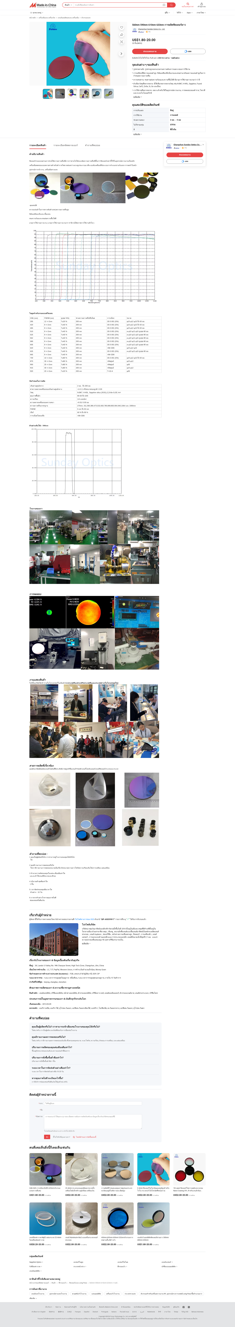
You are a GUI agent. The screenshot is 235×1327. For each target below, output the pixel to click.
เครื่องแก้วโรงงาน (113, 1294)
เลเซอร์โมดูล (78, 1262)
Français (78, 1312)
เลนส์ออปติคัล (34, 1271)
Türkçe (176, 1312)
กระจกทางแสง (130, 1294)
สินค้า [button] (67, 5)
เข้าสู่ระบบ (202, 6)
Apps (189, 12)
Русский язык (124, 1312)
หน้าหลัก (32, 17)
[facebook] (184, 1307)
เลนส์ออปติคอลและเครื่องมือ (68, 17)
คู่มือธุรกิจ (176, 1307)
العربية (142, 1312)
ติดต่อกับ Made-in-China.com (108, 1307)
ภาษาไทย (167, 1312)
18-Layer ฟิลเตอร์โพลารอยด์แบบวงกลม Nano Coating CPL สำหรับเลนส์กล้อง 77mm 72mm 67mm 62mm (188, 1190)
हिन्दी (159, 1312)
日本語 (69, 1312)
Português (104, 1312)
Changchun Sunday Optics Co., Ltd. (151, 29)
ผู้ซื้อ (166, 12)
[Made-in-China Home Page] (42, 5)
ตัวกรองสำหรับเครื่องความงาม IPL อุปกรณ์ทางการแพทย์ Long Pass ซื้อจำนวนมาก (171, 1294)
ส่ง (47, 1137)
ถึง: (42, 1110)
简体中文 (52, 1312)
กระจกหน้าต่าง (79, 1266)
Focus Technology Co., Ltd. (119, 1316)
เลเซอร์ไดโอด (123, 1262)
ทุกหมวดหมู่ (37, 12)
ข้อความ (58, 1307)
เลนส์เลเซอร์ (166, 1262)
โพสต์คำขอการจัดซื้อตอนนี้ (84, 1137)
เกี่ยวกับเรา (48, 1307)
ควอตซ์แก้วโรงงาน (79, 1294)
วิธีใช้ (179, 12)
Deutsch (95, 1312)
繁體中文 (61, 1312)
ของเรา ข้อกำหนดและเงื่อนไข (187, 1319)
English (43, 1312)
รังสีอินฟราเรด (34, 1266)
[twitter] (189, 1307)
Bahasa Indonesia (197, 1312)
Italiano (114, 1312)
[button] (164, 5)
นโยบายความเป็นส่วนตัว (88, 1307)
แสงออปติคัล (96, 1294)
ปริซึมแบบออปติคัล (169, 1266)
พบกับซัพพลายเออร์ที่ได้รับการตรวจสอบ (146, 1307)
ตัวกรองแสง (86, 17)
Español (86, 1312)
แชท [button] (189, 51)
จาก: (41, 1103)
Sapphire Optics (35, 1262)
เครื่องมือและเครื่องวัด (47, 17)
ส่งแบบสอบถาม (150, 51)
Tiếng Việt (184, 1312)
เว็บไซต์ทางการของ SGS (84, 919)
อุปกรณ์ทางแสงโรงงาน (58, 1294)
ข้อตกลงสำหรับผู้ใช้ (70, 1307)
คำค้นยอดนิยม (125, 1307)
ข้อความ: (39, 1116)
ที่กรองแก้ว (121, 1266)
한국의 (134, 1312)
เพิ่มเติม (32, 1298)
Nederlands (151, 1312)
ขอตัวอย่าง (175, 58)
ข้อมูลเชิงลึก (166, 1307)
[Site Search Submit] (171, 4)
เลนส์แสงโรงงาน (37, 1294)
